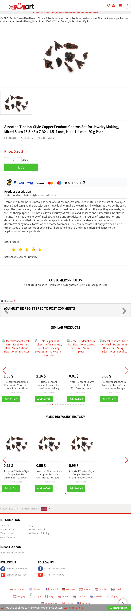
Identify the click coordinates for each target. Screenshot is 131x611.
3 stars (27, 249)
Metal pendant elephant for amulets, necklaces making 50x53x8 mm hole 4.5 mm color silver (49, 385)
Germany (70, 589)
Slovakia (81, 596)
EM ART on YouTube (17, 574)
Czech (118, 589)
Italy (51, 596)
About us (4, 525)
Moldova (86, 603)
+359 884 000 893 (87, 12)
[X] (2, 607)
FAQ (31, 525)
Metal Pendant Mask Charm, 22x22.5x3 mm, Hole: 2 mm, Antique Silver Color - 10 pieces (16, 385)
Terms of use (6, 533)
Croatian (103, 589)
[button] (47, 404)
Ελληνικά (37, 589)
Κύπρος (114, 596)
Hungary (21, 596)
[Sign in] (113, 5)
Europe (37, 596)
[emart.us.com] (21, 6)
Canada (69, 603)
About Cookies (7, 537)
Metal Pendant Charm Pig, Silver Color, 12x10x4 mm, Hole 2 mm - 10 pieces (82, 385)
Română (54, 589)
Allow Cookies (118, 608)
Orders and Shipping (39, 533)
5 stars (40, 249)
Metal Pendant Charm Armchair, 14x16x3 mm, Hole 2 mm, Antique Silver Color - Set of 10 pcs (114, 385)
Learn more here (73, 607)
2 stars (20, 249)
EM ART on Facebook (17, 568)
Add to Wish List (48, 138)
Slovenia (98, 596)
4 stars (33, 249)
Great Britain (51, 603)
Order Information (38, 529)
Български (19, 589)
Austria (87, 589)
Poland (65, 596)
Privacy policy (7, 529)
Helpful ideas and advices (13, 552)
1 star (14, 249)
